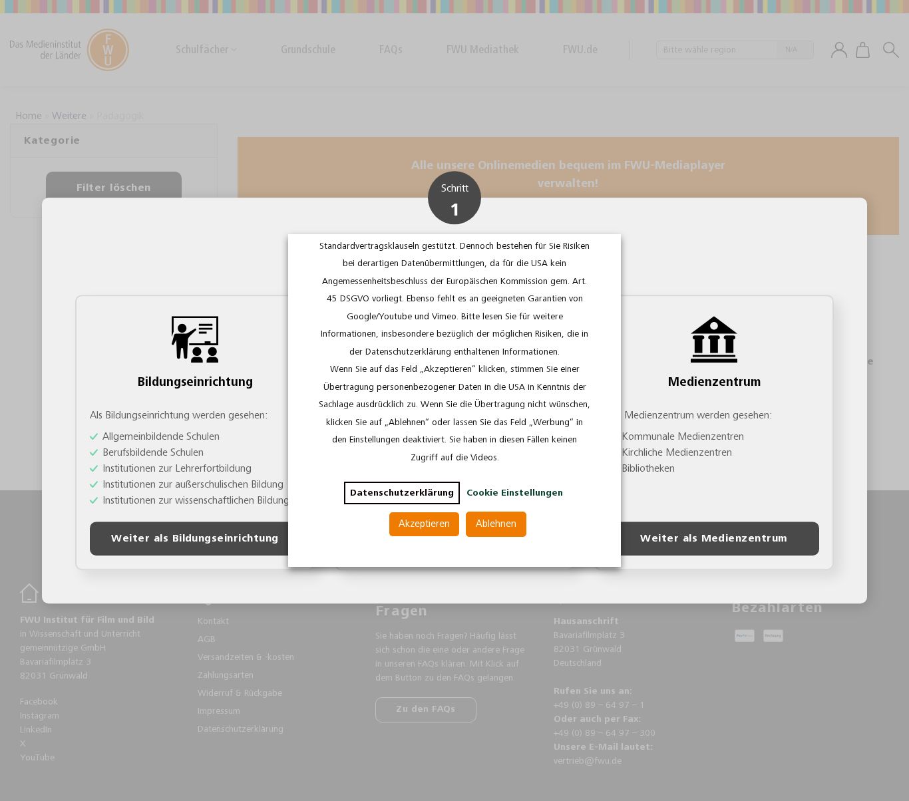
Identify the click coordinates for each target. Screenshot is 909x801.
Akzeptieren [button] (424, 524)
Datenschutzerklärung (402, 493)
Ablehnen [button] (496, 524)
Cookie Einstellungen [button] (514, 493)
